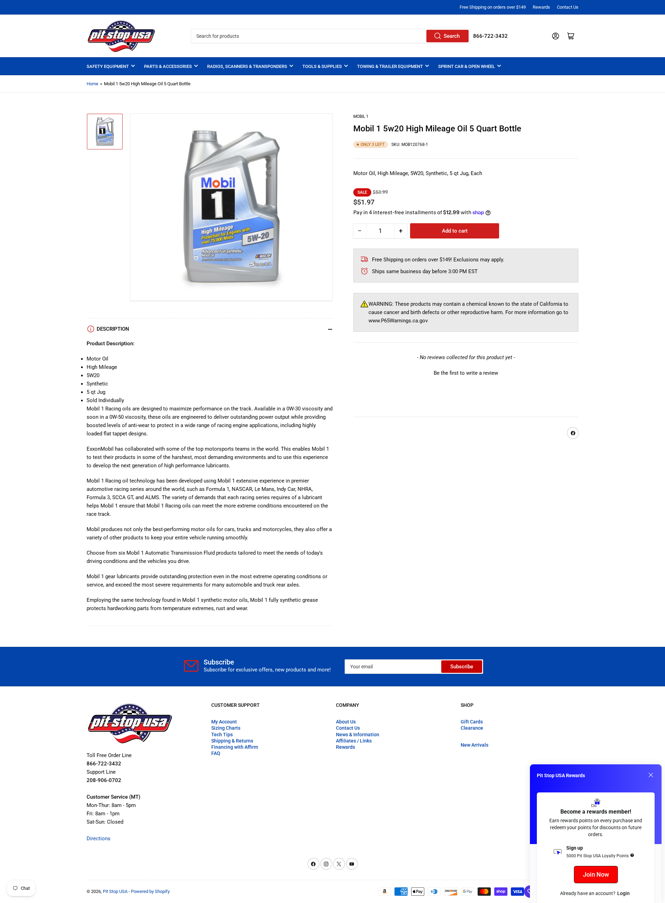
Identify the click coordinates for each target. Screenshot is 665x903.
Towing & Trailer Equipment (390, 66)
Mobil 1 (361, 116)
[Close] (651, 775)
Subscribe (461, 666)
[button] (465, 372)
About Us (346, 721)
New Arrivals (474, 745)
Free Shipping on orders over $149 (493, 7)
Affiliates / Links (354, 741)
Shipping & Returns (232, 741)
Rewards (541, 7)
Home (92, 83)
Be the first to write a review (466, 373)
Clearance (472, 728)
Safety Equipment (108, 66)
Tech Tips (222, 734)
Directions (98, 838)
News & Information (357, 734)
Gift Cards (472, 721)
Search (452, 36)
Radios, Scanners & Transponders (247, 66)
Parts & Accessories (168, 66)
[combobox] (330, 36)
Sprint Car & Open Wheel (466, 66)
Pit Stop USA (115, 891)
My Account (224, 721)
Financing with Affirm (234, 747)
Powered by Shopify (150, 891)
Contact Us (567, 7)
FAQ (215, 753)
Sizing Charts (225, 728)
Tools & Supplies (322, 66)
